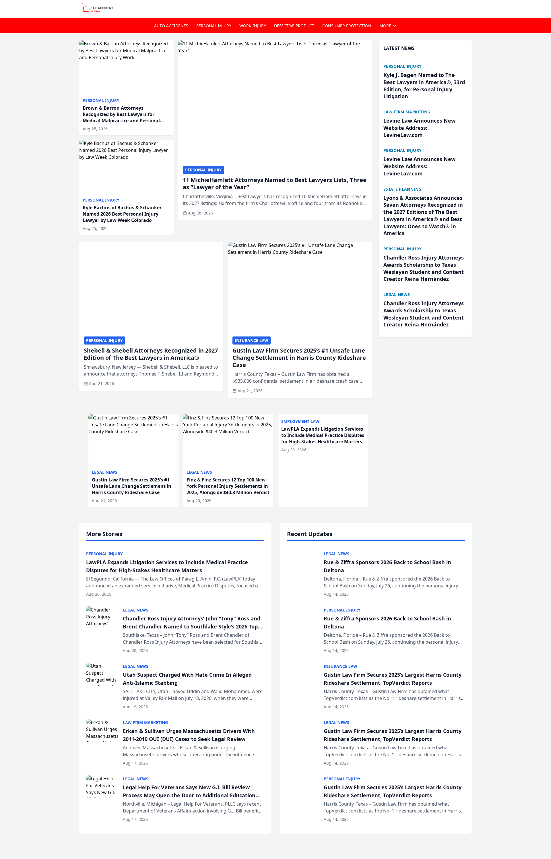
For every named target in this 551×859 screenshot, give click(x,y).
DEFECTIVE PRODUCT (294, 25)
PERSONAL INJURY (213, 25)
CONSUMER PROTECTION (346, 25)
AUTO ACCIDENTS (171, 25)
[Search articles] (469, 8)
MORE (385, 25)
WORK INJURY (252, 25)
